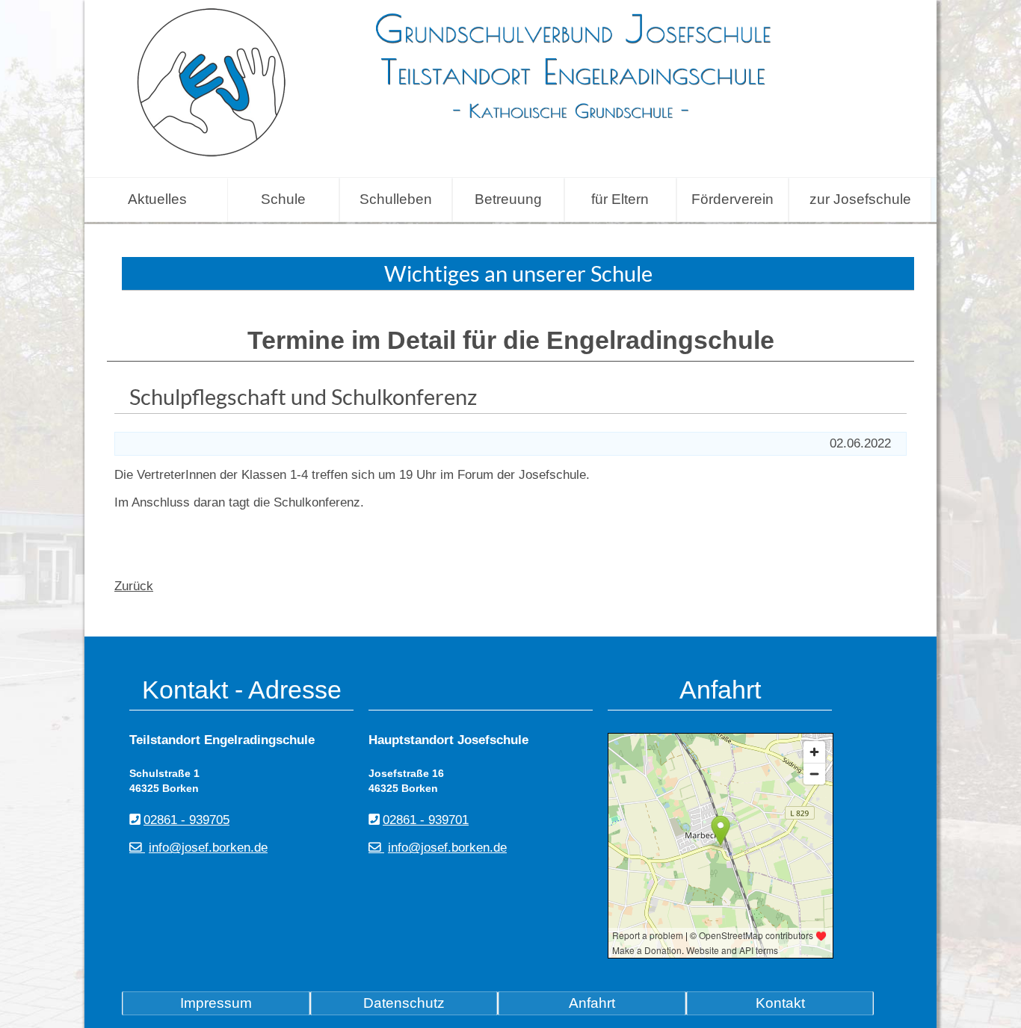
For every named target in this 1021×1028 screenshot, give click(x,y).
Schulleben (396, 199)
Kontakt (780, 1003)
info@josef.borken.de (208, 847)
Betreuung (508, 199)
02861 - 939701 (426, 820)
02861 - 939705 (186, 820)
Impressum (216, 1003)
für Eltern (620, 199)
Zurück (133, 586)
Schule (283, 199)
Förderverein (732, 199)
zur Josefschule (860, 199)
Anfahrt (592, 1003)
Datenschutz (404, 1003)
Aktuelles (157, 199)
